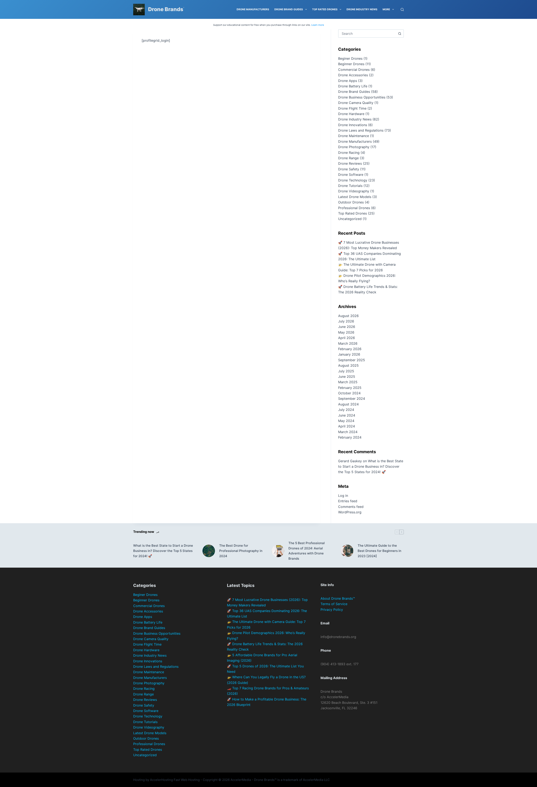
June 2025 (346, 376)
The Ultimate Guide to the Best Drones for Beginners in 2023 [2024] (379, 551)
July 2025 (346, 371)
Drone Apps (347, 81)
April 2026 (346, 338)
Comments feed (351, 507)
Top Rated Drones (325, 9)
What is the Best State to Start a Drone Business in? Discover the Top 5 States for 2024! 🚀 (370, 466)
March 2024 (347, 432)
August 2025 (348, 365)
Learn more (317, 24)
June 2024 (346, 415)
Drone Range (348, 158)
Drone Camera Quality (355, 103)
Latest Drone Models (354, 197)
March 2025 (347, 382)
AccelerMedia (241, 780)
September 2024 (351, 398)
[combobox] (367, 33)
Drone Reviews (350, 163)
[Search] (402, 9)
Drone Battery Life (352, 86)
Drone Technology (352, 180)
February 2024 (349, 437)
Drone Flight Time (352, 108)
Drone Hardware (351, 114)
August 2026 (348, 316)
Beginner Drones (351, 64)
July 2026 (346, 321)
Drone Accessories (353, 75)
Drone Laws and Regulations (360, 130)
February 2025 (349, 388)
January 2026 (349, 354)
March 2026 (347, 343)
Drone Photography (353, 147)
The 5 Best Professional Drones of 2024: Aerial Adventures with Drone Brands (306, 550)
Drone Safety (348, 169)
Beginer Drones (350, 58)
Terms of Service (334, 604)
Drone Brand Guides (288, 9)
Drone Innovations (352, 125)
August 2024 (348, 404)
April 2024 (346, 426)
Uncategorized (350, 219)
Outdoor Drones (351, 202)
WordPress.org (349, 512)
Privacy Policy (332, 609)
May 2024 (346, 421)
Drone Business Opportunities (361, 97)
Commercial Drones (354, 69)
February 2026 (349, 349)
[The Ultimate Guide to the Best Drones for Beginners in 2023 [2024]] (347, 551)
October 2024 (349, 393)
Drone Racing (349, 152)
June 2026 (346, 327)
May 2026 (346, 332)
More (386, 9)
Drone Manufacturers (253, 9)
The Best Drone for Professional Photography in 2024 (240, 551)
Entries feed (347, 501)
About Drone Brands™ (338, 598)
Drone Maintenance (353, 136)
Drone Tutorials (350, 186)
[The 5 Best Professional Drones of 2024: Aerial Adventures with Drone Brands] (278, 551)
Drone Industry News (362, 9)
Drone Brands (165, 9)
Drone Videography (353, 191)
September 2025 (351, 360)
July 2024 (346, 410)
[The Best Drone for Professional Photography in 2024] (208, 551)
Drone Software (350, 174)
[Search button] (399, 33)
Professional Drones (354, 208)
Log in (343, 495)
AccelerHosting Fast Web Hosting (175, 780)
